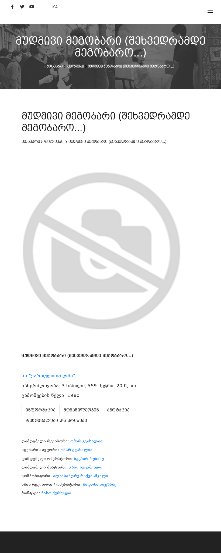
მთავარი (55, 66)
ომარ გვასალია (86, 441)
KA (55, 7)
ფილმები (75, 66)
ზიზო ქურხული (56, 493)
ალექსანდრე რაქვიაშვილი (80, 476)
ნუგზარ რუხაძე (89, 458)
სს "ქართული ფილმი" (49, 375)
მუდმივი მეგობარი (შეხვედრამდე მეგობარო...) (131, 66)
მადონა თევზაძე (99, 484)
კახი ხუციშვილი (85, 467)
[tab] (41, 410)
